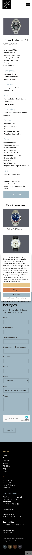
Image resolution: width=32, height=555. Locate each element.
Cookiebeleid (10, 298)
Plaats (5, 366)
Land (5, 376)
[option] (30, 553)
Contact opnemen (16, 194)
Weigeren (16, 289)
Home (5, 455)
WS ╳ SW (6, 466)
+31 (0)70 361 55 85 (10, 499)
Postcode (7, 357)
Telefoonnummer (11, 337)
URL (5, 386)
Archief (5, 463)
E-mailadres (8, 327)
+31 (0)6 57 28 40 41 (11, 504)
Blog (4, 469)
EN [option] (30, 553)
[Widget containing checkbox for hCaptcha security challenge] (16, 418)
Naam (6, 318)
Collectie (6, 461)
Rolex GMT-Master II (16, 229)
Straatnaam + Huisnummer (14, 347)
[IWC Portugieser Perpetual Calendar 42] (16, 244)
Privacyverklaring (21, 298)
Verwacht (6, 458)
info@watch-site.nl (9, 509)
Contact (6, 471)
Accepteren (16, 285)
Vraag (6, 396)
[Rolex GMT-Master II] (16, 218)
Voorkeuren (16, 294)
